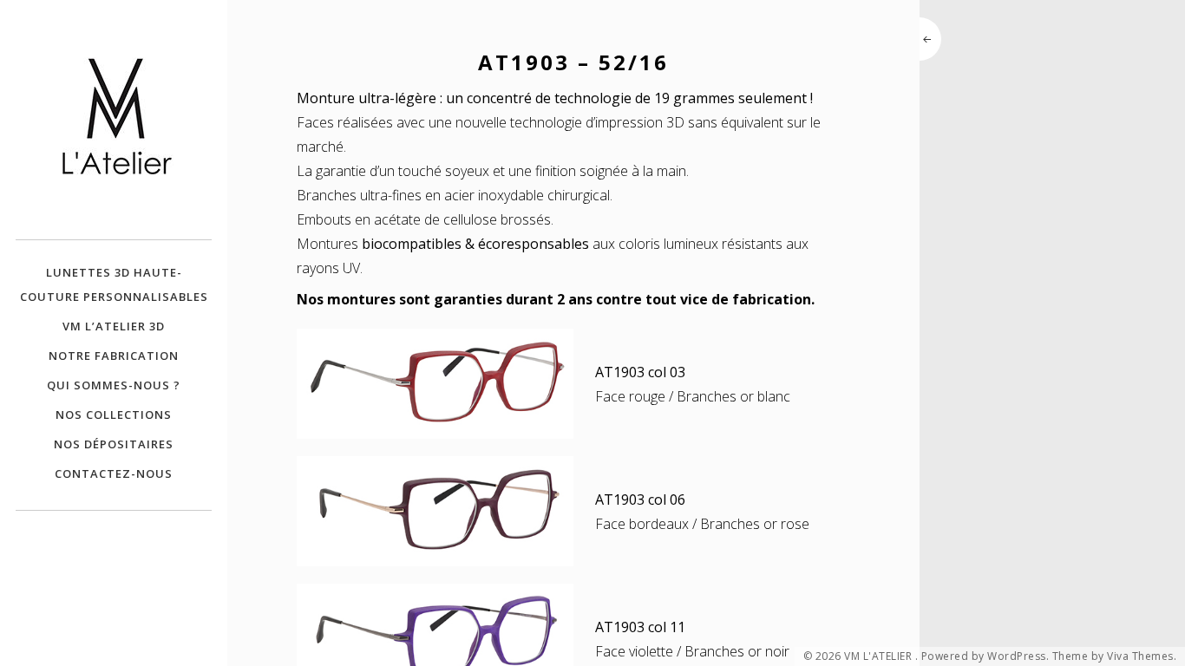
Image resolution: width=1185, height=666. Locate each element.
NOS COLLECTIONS (114, 414)
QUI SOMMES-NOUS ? (113, 385)
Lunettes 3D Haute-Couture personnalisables (114, 284)
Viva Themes (1140, 656)
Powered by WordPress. (985, 656)
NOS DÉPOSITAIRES (113, 444)
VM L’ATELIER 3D (113, 326)
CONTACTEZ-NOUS (114, 473)
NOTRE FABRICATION (114, 355)
